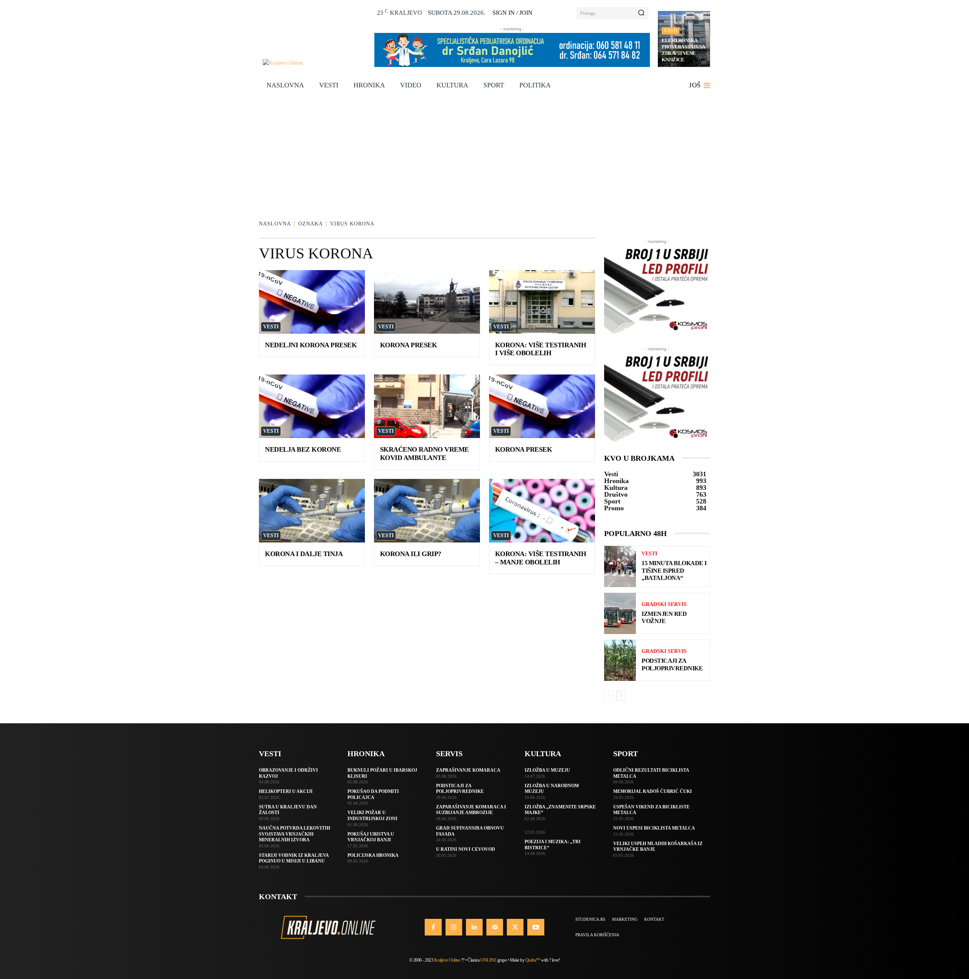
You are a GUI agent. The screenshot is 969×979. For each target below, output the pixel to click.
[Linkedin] (474, 927)
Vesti (670, 30)
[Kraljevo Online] (314, 63)
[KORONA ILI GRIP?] (427, 510)
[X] (515, 927)
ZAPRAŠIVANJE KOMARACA (468, 770)
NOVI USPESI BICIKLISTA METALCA (654, 828)
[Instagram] (454, 927)
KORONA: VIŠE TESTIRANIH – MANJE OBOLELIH (540, 558)
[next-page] (621, 696)
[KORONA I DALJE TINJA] (312, 510)
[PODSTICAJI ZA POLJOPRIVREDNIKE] (620, 660)
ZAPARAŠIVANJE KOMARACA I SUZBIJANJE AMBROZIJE (471, 810)
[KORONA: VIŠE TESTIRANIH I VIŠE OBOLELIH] (542, 302)
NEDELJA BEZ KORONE (303, 449)
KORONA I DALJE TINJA (304, 554)
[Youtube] (535, 927)
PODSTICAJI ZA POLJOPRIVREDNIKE (460, 788)
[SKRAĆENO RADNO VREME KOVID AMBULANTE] (427, 406)
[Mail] (494, 927)
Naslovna (275, 224)
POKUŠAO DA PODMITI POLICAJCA (373, 794)
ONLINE (488, 960)
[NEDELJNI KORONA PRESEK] (312, 302)
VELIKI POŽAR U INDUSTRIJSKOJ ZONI (372, 815)
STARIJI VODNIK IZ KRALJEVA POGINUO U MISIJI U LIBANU (294, 858)
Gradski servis (664, 604)
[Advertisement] (484, 152)
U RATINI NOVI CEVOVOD (465, 849)
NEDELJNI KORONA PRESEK (311, 345)
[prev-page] (609, 696)
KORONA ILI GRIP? (410, 554)
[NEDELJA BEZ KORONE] (312, 406)
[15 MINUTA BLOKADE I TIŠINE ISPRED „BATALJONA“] (620, 566)
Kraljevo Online (447, 960)
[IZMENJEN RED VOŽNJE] (620, 613)
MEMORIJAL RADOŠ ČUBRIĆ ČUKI (652, 791)
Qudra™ (532, 960)
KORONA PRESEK (408, 345)
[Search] (641, 13)
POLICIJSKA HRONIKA (373, 855)
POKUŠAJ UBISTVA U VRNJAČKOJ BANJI (370, 837)
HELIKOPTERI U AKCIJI (286, 791)
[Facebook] (433, 927)
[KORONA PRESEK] (427, 302)
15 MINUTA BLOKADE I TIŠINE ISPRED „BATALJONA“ (674, 570)
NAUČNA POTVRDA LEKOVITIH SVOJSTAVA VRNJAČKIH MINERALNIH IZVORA (294, 833)
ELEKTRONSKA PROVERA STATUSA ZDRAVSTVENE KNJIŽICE (683, 49)
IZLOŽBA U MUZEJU (547, 770)
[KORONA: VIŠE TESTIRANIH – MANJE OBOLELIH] (542, 510)
